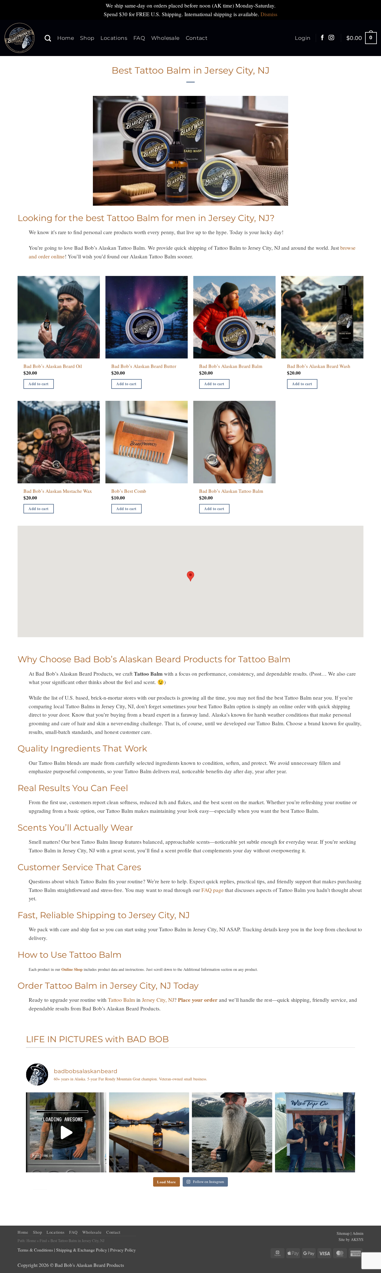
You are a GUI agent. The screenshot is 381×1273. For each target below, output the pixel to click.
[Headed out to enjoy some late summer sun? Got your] (149, 1132)
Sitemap (343, 1233)
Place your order (198, 1000)
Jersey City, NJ (158, 999)
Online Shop (72, 969)
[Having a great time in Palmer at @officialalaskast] (315, 1132)
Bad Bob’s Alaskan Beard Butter (143, 366)
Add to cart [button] (38, 384)
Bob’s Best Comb (128, 491)
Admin (358, 1233)
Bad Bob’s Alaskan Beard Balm (230, 366)
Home (65, 38)
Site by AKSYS (351, 1239)
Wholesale (165, 38)
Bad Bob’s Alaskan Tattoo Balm (231, 491)
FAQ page (212, 889)
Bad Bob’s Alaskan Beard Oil (52, 366)
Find (43, 1240)
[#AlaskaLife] (66, 1132)
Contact (197, 38)
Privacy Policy (123, 1250)
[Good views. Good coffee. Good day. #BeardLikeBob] (232, 1132)
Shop (87, 38)
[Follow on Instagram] (331, 38)
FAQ (139, 38)
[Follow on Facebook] (322, 38)
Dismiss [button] (269, 14)
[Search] (48, 38)
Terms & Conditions (35, 1250)
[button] (302, 38)
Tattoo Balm (121, 999)
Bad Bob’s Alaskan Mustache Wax (57, 491)
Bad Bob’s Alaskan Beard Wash (318, 366)
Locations (113, 38)
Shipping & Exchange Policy (81, 1250)
